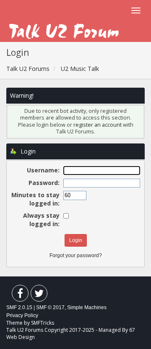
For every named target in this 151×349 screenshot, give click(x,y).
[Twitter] (39, 295)
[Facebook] (20, 295)
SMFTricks (42, 322)
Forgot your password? (75, 255)
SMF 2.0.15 (19, 307)
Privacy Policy (22, 315)
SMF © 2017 (50, 307)
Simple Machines (87, 307)
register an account (98, 124)
